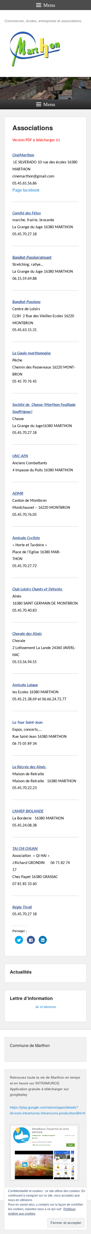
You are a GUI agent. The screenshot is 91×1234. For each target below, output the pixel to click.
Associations (32, 127)
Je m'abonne (45, 1007)
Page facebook (25, 190)
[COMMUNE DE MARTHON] (45, 88)
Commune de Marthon (30, 1045)
